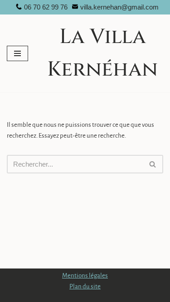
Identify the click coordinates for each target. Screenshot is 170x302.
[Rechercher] (153, 164)
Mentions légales (85, 275)
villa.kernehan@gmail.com (119, 7)
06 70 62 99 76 (46, 7)
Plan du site (85, 286)
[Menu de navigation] (17, 53)
